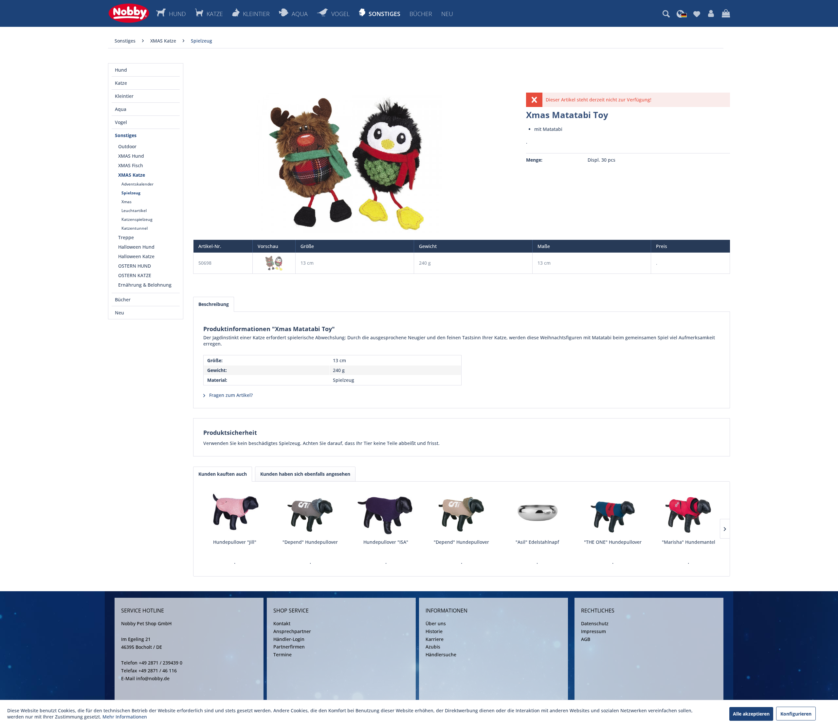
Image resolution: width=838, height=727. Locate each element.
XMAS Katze (131, 175)
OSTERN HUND (134, 266)
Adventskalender (137, 184)
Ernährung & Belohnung (145, 285)
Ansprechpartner (292, 631)
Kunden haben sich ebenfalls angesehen (305, 474)
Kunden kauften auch (222, 474)
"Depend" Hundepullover (310, 542)
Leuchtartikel (134, 210)
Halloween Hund (136, 247)
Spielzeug (130, 193)
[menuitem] (666, 13)
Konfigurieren (795, 714)
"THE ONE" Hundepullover (613, 542)
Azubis (433, 647)
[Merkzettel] (696, 13)
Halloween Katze (136, 256)
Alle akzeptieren (751, 714)
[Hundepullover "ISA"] (386, 513)
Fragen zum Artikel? (230, 395)
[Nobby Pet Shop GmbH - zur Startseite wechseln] (129, 13)
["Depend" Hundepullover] (310, 513)
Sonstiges (126, 135)
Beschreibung (213, 304)
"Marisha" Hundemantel (688, 542)
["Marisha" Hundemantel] (688, 513)
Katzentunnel (134, 228)
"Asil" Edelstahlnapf (537, 542)
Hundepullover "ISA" (385, 542)
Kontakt (281, 623)
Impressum (593, 631)
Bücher (123, 299)
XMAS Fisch (130, 165)
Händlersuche (441, 654)
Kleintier (124, 96)
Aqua (120, 109)
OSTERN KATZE (134, 275)
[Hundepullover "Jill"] (234, 513)
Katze (121, 83)
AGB (585, 639)
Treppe (126, 237)
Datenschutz (595, 623)
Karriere (435, 639)
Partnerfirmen (289, 647)
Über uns (436, 623)
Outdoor (127, 146)
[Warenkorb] (726, 13)
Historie (434, 631)
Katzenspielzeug (137, 219)
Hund (121, 70)
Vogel (121, 122)
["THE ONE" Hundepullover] (613, 513)
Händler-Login (288, 639)
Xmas (126, 201)
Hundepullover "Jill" (234, 542)
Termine (282, 654)
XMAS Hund (131, 156)
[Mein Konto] (711, 13)
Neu (119, 313)
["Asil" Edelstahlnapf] (537, 513)
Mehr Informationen (124, 717)
